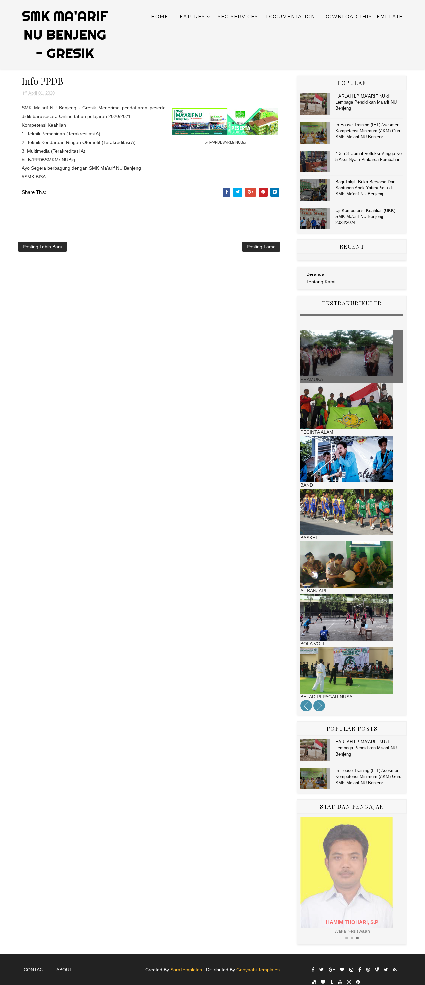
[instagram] (351, 970)
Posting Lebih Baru (42, 246)
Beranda (315, 274)
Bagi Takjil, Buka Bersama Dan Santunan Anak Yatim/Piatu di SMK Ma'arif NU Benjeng (365, 187)
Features (190, 17)
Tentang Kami (320, 281)
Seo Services (238, 17)
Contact (35, 969)
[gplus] (331, 970)
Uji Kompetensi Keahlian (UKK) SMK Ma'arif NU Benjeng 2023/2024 (365, 216)
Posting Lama (261, 246)
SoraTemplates (186, 969)
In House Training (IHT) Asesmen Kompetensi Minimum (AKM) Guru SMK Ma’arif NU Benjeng (368, 130)
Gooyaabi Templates (258, 969)
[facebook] (313, 970)
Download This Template (363, 17)
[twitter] (321, 970)
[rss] (394, 970)
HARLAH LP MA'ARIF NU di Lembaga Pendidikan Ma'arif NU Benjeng (366, 102)
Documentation (290, 17)
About (64, 969)
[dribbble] (368, 970)
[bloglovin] (342, 970)
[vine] (377, 970)
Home (159, 17)
